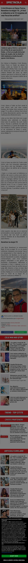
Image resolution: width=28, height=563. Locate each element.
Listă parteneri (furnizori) (7, 552)
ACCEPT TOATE (14, 556)
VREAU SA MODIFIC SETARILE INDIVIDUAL (14, 560)
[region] (14, 540)
